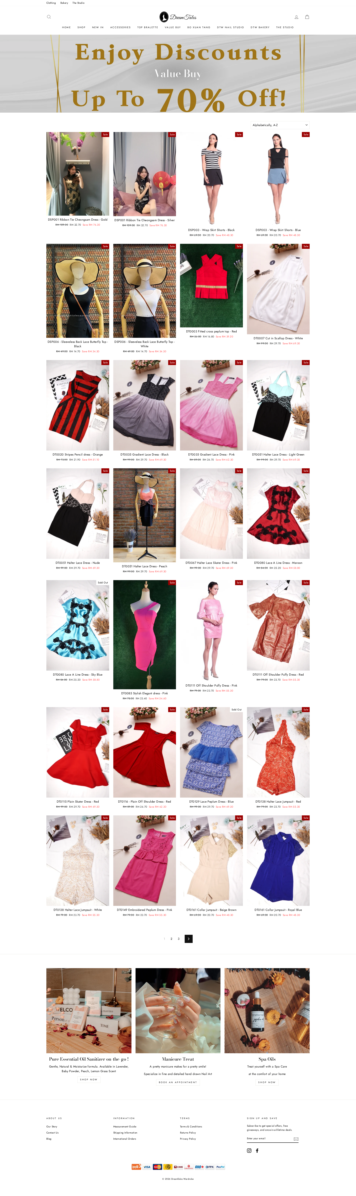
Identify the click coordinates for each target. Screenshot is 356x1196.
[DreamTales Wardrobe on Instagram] (249, 1150)
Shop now (89, 1079)
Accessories (120, 27)
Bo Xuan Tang (198, 27)
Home (66, 27)
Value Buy (173, 27)
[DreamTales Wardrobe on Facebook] (257, 1150)
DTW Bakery (260, 27)
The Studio (78, 3)
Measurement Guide (124, 1126)
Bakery (64, 3)
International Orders (124, 1139)
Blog (49, 1139)
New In (98, 27)
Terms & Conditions (191, 1126)
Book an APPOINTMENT (178, 1082)
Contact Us (52, 1132)
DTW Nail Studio (230, 27)
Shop (81, 27)
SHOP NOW (267, 1082)
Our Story (51, 1126)
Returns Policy (188, 1132)
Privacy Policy (188, 1139)
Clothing (51, 3)
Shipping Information (125, 1132)
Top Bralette (147, 27)
